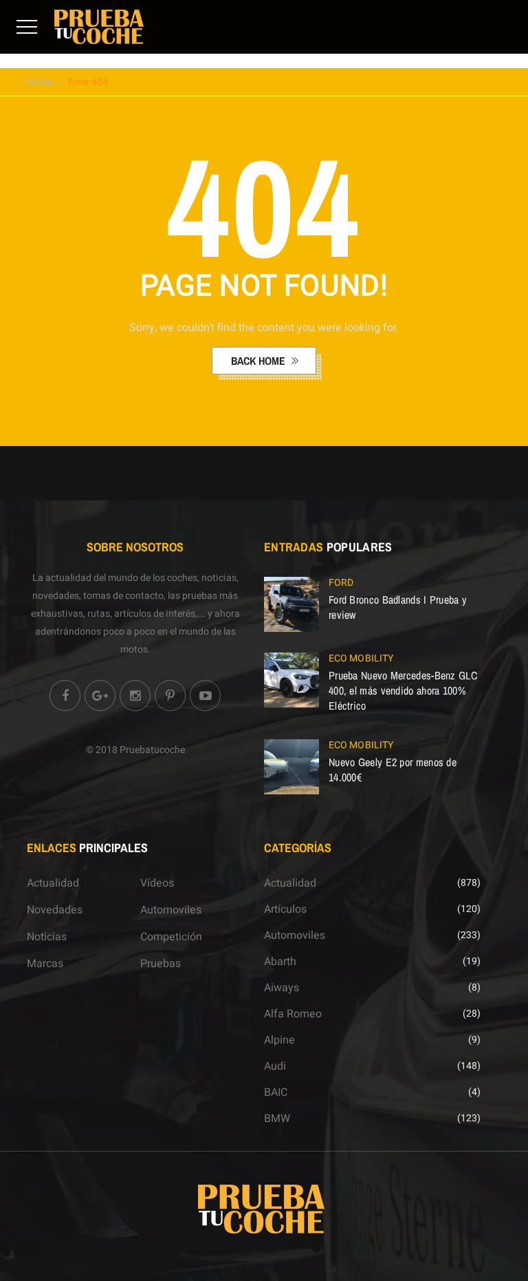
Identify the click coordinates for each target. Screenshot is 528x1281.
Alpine (279, 1040)
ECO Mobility (361, 658)
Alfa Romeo (293, 1014)
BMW (277, 1118)
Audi (275, 1066)
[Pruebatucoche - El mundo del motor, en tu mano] (99, 26)
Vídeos (157, 883)
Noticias (47, 937)
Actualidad (53, 883)
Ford (341, 582)
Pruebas (160, 963)
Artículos (285, 909)
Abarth (280, 961)
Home (39, 82)
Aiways (281, 988)
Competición (171, 937)
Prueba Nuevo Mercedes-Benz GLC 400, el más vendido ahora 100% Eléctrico (403, 690)
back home (259, 360)
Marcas (45, 963)
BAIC (275, 1092)
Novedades (54, 910)
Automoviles (170, 910)
